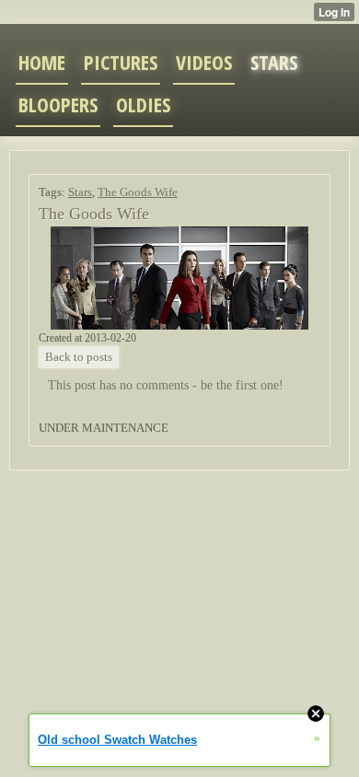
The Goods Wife (138, 192)
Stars (80, 192)
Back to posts (78, 357)
